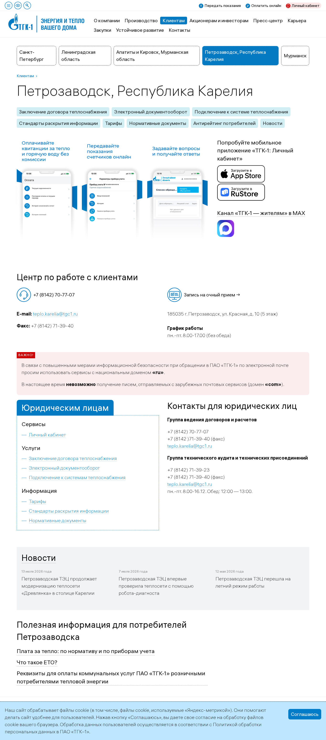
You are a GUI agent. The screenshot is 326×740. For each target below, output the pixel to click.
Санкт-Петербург (31, 55)
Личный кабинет (306, 5)
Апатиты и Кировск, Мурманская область (152, 55)
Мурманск (295, 56)
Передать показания (223, 5)
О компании (107, 20)
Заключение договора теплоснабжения (63, 112)
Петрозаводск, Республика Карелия (235, 55)
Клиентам (174, 20)
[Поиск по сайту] (27, 5)
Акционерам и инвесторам (218, 20)
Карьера (297, 20)
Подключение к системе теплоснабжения (241, 112)
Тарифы (113, 123)
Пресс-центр (268, 20)
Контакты (179, 30)
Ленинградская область (78, 55)
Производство (141, 20)
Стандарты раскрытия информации (58, 123)
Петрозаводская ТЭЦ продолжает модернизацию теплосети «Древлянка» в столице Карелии (59, 586)
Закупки (102, 30)
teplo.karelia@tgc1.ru (55, 314)
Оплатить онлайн (266, 5)
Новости (272, 123)
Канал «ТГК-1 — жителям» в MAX (261, 212)
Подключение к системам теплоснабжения (77, 477)
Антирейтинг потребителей (224, 123)
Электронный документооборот (150, 112)
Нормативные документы (157, 123)
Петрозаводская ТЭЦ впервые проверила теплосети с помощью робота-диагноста (156, 586)
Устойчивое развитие (140, 30)
